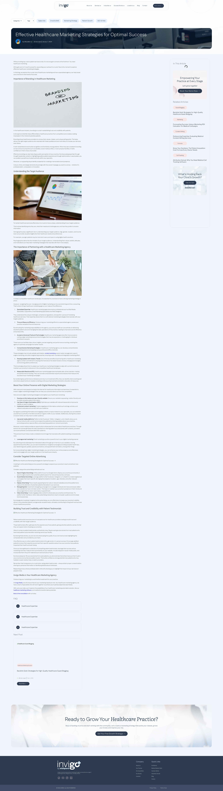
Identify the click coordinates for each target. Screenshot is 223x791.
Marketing (180, 120)
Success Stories (155, 771)
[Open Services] (100, 6)
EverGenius (154, 765)
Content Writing (180, 131)
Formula (180, 143)
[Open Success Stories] (123, 6)
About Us (138, 765)
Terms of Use (163, 788)
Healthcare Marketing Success (25, 665)
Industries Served (155, 774)
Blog (152, 776)
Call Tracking (180, 155)
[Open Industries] (110, 6)
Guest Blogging (180, 108)
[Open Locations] (133, 6)
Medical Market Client (156, 768)
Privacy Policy (153, 788)
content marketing (50, 353)
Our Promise (139, 768)
